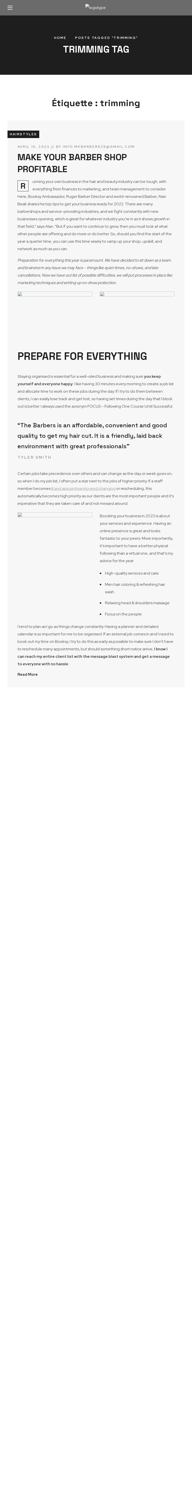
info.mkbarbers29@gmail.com (99, 147)
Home (60, 38)
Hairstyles (23, 134)
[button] (179, 7)
